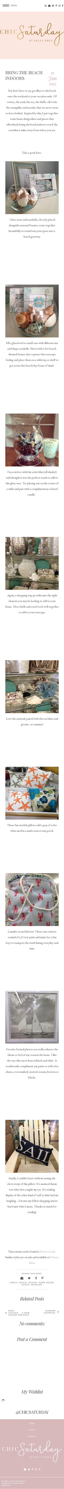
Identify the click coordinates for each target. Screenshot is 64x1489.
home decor (46, 1282)
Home (32, 1423)
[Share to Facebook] (36, 1278)
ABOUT (32, 1430)
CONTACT (32, 1436)
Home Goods (47, 1251)
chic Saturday (17, 1481)
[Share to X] (29, 1278)
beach (23, 1282)
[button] (8, 5)
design (33, 1282)
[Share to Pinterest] (43, 1278)
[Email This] (22, 1278)
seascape (36, 1285)
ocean (26, 1285)
